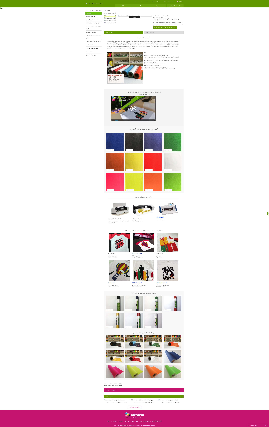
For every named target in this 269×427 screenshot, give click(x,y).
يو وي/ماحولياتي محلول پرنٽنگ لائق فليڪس (93, 36)
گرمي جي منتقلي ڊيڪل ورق (92, 48)
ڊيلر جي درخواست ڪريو (168, 1)
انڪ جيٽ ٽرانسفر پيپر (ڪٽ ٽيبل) (93, 23)
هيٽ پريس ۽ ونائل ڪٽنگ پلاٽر (92, 55)
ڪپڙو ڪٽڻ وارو (160, 217)
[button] (180, 396)
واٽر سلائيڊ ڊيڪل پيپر (90, 44)
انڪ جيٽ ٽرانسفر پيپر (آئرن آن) (92, 19)
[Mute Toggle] (152, 120)
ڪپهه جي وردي (111, 282)
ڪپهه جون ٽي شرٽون (137, 253)
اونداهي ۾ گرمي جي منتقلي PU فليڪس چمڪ (116, 402)
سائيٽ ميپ (153, 425)
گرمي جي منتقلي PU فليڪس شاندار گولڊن (170, 402)
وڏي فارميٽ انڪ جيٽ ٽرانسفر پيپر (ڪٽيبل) (93, 27)
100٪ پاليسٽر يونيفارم (137, 282)
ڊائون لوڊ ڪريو (155, 1)
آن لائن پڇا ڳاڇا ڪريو (159, 27)
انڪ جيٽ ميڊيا (89, 51)
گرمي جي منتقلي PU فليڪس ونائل (102, 10)
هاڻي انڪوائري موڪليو (134, 407)
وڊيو (147, 1)
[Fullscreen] (154, 120)
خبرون (158, 5)
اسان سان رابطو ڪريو (175, 5)
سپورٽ (132, 421)
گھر (86, 10)
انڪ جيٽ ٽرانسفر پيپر (90, 16)
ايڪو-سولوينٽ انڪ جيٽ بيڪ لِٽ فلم (111, 385)
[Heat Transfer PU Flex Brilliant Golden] (171, 400)
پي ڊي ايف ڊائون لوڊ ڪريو (171, 27)
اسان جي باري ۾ (138, 1)
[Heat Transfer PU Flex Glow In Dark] (117, 400)
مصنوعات (91, 10)
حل (141, 5)
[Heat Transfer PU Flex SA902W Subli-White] (144, 400)
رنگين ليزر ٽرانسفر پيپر (91, 32)
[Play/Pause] (111, 120)
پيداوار (123, 5)
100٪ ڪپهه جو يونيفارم (161, 282)
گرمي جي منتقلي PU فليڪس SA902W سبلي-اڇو (144, 402)
